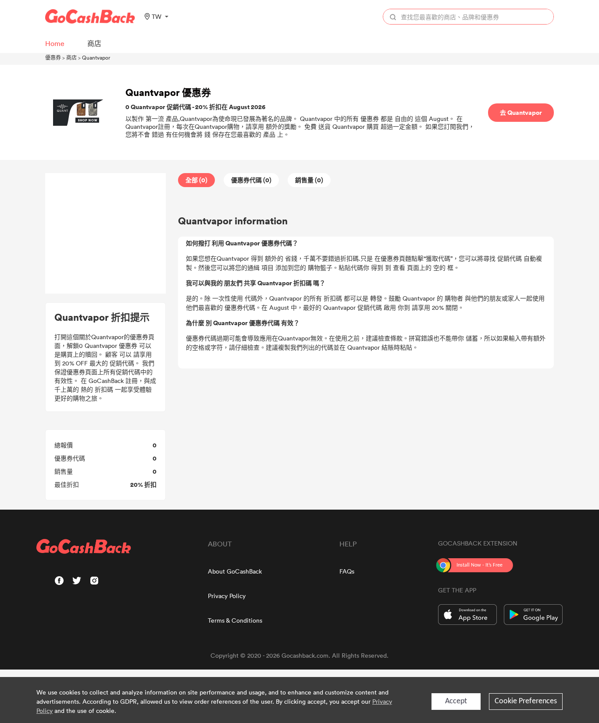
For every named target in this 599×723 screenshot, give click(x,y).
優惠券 (53, 57)
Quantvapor (96, 57)
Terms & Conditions (235, 620)
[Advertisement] (105, 233)
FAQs (346, 571)
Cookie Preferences (526, 701)
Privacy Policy (227, 596)
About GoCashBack (235, 571)
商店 (71, 57)
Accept (456, 701)
